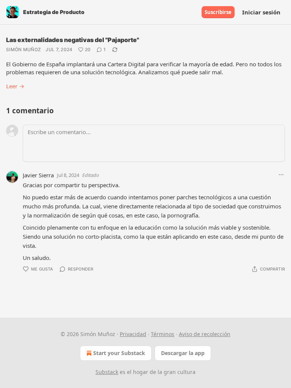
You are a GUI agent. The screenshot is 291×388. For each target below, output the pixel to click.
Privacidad (133, 334)
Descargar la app (183, 353)
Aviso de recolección (204, 334)
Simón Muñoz (23, 49)
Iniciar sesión (261, 12)
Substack (106, 371)
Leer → (15, 86)
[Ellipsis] (281, 175)
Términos (162, 334)
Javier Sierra (38, 175)
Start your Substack (119, 353)
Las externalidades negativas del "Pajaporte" (72, 40)
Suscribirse (218, 12)
